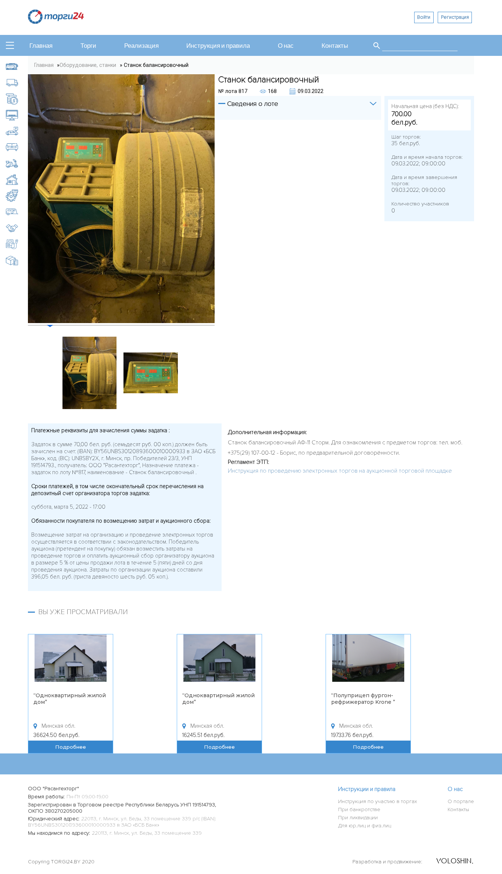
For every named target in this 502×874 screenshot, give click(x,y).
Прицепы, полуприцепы (17, 212)
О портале (461, 801)
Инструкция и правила (218, 46)
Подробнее (68, 747)
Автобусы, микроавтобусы (17, 66)
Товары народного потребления (17, 260)
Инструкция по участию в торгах (377, 801)
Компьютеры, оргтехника (17, 115)
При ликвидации (358, 817)
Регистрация (455, 17)
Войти (423, 17)
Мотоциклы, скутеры (17, 163)
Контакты (335, 46)
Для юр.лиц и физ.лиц (364, 826)
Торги (88, 46)
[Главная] (56, 22)
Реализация (141, 46)
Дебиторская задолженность (17, 99)
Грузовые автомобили (17, 82)
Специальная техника (17, 244)
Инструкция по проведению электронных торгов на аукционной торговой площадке (340, 470)
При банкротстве (359, 809)
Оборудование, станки (17, 196)
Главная (41, 46)
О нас (286, 46)
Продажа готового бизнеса (17, 228)
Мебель (17, 147)
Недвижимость (17, 179)
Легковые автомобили (17, 131)
